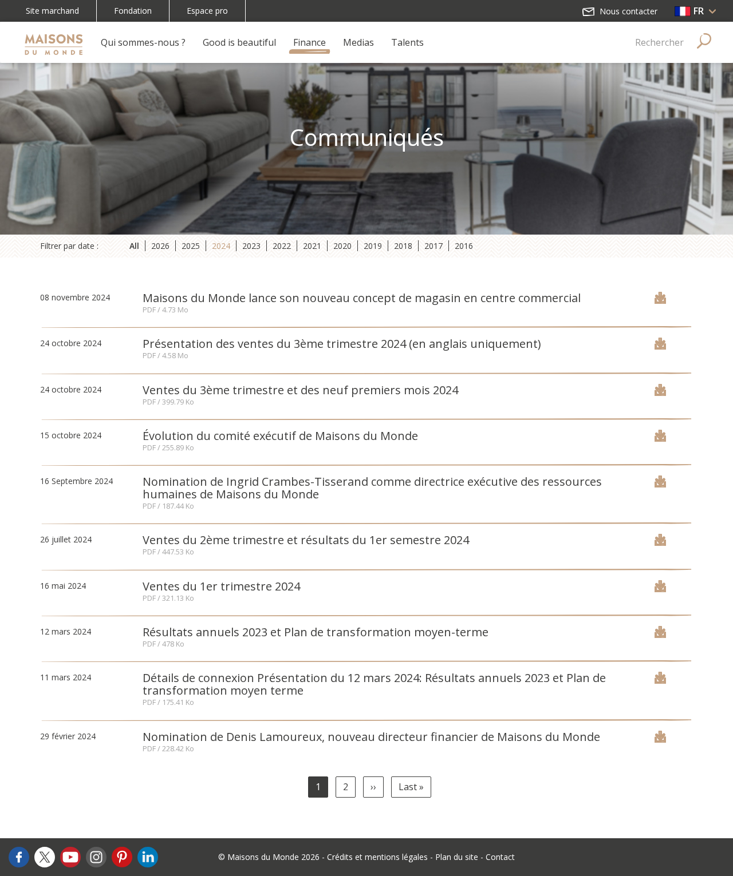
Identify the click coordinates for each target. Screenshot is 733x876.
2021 (312, 245)
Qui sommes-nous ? (143, 42)
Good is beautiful (239, 42)
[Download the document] (660, 300)
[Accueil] (53, 42)
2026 (160, 245)
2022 (282, 245)
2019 (373, 245)
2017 (433, 245)
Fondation (133, 10)
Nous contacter (627, 11)
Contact (500, 856)
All (134, 245)
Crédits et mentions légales (377, 856)
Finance (309, 42)
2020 (342, 245)
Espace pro (207, 10)
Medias (358, 42)
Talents (407, 42)
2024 (221, 245)
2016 (464, 245)
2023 (251, 245)
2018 (403, 245)
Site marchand (52, 10)
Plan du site (456, 856)
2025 (191, 245)
